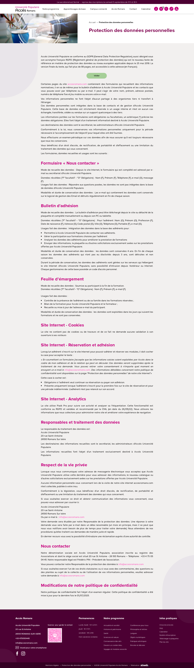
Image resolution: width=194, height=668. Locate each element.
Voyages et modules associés (115, 649)
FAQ (161, 628)
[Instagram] (23, 653)
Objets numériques (137, 637)
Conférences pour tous (139, 625)
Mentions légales (52, 665)
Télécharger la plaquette (169, 638)
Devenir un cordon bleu (113, 645)
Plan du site (164, 642)
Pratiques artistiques (138, 641)
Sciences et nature (111, 637)
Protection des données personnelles (76, 665)
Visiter (97, 75)
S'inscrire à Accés (166, 625)
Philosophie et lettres (138, 629)
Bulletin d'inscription (167, 635)
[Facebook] (17, 653)
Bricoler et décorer (137, 645)
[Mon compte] (156, 9)
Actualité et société (111, 625)
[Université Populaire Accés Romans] (27, 9)
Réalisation (135, 665)
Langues (133, 633)
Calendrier (146, 8)
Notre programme (50, 8)
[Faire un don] (177, 9)
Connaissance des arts (112, 641)
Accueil (92, 22)
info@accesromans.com (26, 642)
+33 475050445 (22, 638)
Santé (106, 633)
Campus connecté (98, 8)
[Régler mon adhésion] (171, 9)
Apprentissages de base (75, 8)
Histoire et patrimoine (112, 629)
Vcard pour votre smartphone (33, 647)
